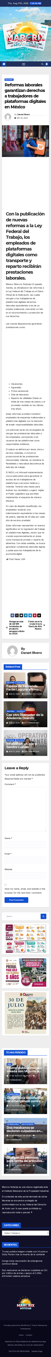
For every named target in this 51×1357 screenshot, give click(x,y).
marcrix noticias (33, 694)
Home (21, 1335)
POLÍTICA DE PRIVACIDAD (19, 1351)
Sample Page (37, 1351)
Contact (29, 1335)
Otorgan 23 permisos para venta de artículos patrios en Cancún (24, 1161)
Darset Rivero (23, 114)
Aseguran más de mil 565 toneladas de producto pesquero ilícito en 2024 (16, 627)
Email (8, 853)
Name (8, 838)
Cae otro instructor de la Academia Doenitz (24, 716)
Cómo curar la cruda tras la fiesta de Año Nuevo (35, 625)
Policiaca (21, 711)
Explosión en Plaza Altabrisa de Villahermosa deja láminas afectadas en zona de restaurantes (25, 1343)
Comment (10, 784)
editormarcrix (31, 723)
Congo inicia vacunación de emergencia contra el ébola (25, 1101)
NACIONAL (9, 79)
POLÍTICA (20, 740)
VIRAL (9, 1064)
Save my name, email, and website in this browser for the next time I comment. (25, 891)
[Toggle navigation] (24, 64)
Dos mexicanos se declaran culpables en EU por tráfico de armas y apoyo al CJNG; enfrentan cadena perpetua (24, 1273)
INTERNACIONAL (13, 1094)
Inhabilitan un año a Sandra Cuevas (21, 745)
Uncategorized (27, 1124)
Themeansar (25, 1329)
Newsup (41, 1325)
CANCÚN (10, 1154)
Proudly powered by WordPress (17, 1325)
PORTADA (20, 682)
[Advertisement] (25, 185)
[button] (42, 64)
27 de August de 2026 (20, 1076)
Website (8, 869)
